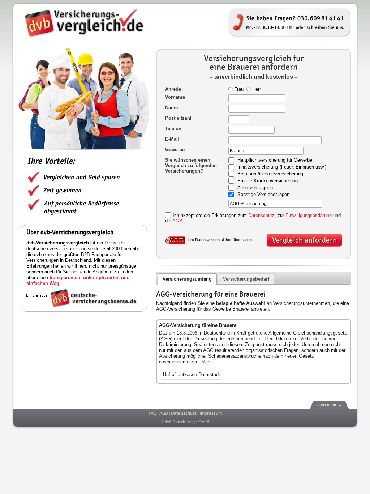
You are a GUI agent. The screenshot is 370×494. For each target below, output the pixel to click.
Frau (239, 89)
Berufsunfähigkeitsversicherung (270, 174)
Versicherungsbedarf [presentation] (246, 279)
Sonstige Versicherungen (263, 194)
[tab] (187, 279)
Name (171, 107)
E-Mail (172, 139)
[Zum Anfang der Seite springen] (185, 405)
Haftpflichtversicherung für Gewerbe (274, 160)
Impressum (210, 413)
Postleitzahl (178, 118)
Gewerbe (175, 149)
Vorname (175, 97)
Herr (256, 89)
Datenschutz (261, 215)
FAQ (152, 413)
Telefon (173, 128)
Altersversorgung (255, 188)
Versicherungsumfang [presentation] (187, 279)
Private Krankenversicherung (267, 181)
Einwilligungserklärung (308, 215)
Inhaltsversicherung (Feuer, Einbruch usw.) (281, 167)
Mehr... (208, 362)
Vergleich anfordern (304, 240)
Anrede (173, 89)
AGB (177, 220)
